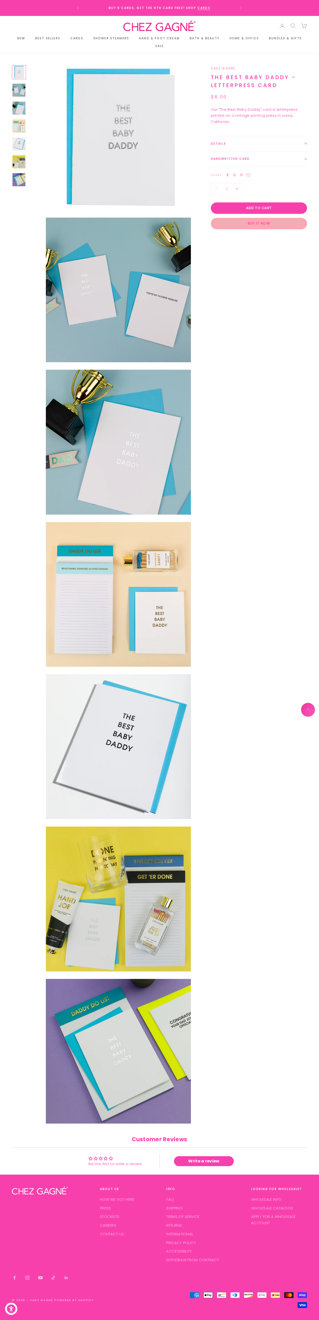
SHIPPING (174, 1208)
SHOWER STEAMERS (111, 38)
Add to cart (259, 207)
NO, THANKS (287, 88)
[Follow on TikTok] (53, 1277)
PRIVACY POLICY (181, 1242)
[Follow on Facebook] (14, 1277)
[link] (288, 8)
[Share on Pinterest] (241, 175)
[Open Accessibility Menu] (11, 1309)
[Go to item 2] (19, 90)
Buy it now (259, 223)
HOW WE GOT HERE (117, 1199)
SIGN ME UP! (288, 74)
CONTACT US (112, 1234)
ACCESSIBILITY (179, 1251)
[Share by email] (248, 175)
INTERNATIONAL (179, 1234)
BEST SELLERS (47, 38)
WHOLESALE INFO (266, 1199)
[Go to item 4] (19, 126)
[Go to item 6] (19, 162)
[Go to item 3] (19, 108)
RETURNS (174, 1225)
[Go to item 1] (19, 72)
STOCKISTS (110, 1216)
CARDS (76, 38)
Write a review (203, 1161)
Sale (159, 46)
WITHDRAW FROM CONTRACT (192, 1259)
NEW (21, 38)
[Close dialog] (314, 5)
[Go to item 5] (19, 144)
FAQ (170, 1199)
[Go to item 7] (19, 180)
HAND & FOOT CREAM (159, 38)
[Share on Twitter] (235, 175)
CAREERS (108, 1225)
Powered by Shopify (74, 1300)
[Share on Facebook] (228, 175)
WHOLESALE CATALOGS (272, 1208)
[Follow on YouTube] (40, 1277)
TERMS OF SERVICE (182, 1216)
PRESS (105, 1208)
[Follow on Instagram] (27, 1277)
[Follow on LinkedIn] (66, 1277)
